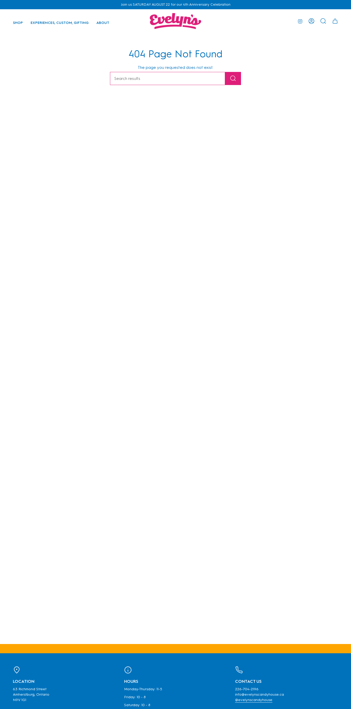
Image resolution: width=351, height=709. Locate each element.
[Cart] (335, 21)
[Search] (233, 78)
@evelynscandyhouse (253, 700)
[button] (18, 21)
